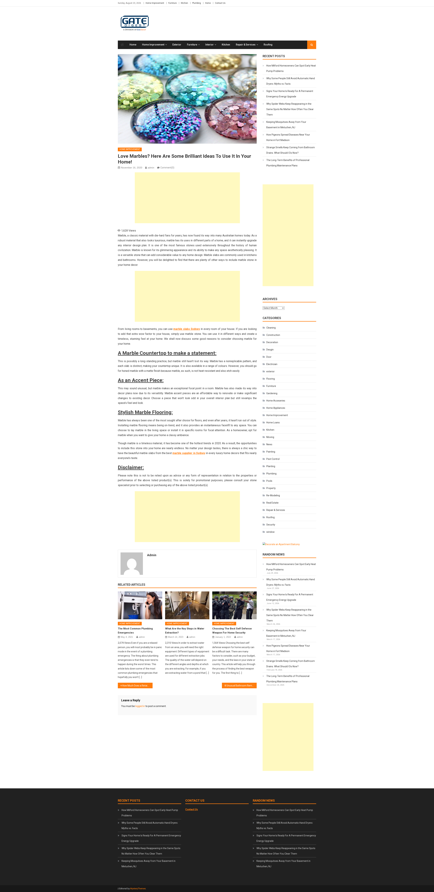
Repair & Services (245, 44)
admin (151, 167)
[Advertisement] (187, 197)
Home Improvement (155, 3)
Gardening (271, 393)
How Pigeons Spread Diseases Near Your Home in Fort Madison (288, 137)
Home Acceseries (275, 400)
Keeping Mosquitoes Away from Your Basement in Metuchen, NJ (286, 125)
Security (270, 524)
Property (271, 488)
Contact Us (220, 3)
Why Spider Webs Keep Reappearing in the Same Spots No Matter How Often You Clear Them (290, 109)
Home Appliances (275, 408)
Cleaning (271, 327)
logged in (140, 706)
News (269, 444)
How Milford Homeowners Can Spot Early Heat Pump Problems (291, 68)
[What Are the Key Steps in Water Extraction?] (187, 605)
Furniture (172, 3)
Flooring (270, 378)
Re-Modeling (273, 495)
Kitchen (184, 3)
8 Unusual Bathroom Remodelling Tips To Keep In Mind (241, 685)
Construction (273, 335)
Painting (270, 451)
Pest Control (273, 459)
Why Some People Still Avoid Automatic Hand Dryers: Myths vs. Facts (290, 81)
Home (208, 3)
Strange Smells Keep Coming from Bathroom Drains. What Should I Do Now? (290, 150)
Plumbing (196, 3)
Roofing (268, 44)
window (270, 532)
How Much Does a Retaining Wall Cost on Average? (137, 685)
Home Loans (273, 422)
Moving (270, 437)
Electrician (271, 364)
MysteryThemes (138, 888)
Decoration (272, 342)
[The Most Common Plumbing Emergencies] (140, 605)
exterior (176, 44)
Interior (209, 44)
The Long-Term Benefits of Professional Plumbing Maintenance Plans (287, 163)
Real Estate (272, 502)
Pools (269, 480)
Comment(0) (167, 167)
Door (268, 357)
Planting (270, 466)
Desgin (270, 349)
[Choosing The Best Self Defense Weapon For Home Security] (234, 605)
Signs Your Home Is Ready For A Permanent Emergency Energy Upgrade (289, 94)
